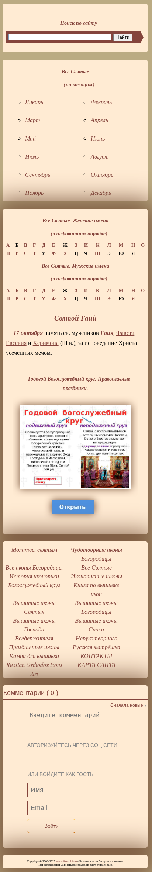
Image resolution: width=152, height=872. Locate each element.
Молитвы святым (34, 549)
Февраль (101, 101)
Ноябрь (34, 192)
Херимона (46, 343)
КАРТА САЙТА (96, 664)
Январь (34, 101)
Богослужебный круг (34, 585)
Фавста (125, 333)
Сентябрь (37, 174)
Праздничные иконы (34, 647)
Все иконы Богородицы (34, 567)
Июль (32, 156)
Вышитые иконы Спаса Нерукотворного (96, 629)
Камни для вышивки (34, 656)
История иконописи (34, 576)
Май (30, 138)
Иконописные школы (96, 576)
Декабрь (101, 192)
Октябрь (102, 174)
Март (32, 120)
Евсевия (16, 343)
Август (100, 156)
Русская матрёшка (96, 647)
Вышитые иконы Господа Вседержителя (34, 629)
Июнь (98, 138)
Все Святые (96, 567)
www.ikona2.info (66, 861)
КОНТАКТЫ (96, 656)
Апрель (99, 120)
